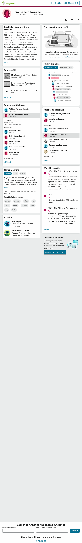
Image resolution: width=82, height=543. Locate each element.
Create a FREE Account (64, 57)
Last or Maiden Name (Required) (46, 527)
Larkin (14, 210)
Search (75, 530)
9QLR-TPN (41, 15)
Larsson (7, 201)
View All (7, 97)
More (6, 62)
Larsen (7, 205)
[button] (21, 76)
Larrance (24, 205)
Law (33, 201)
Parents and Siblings (66, 67)
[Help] (52, 3)
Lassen (15, 205)
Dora (15, 173)
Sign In (58, 3)
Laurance (17, 201)
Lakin (32, 205)
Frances (22, 173)
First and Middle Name (9, 527)
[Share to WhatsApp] (66, 20)
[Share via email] (72, 20)
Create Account (71, 3)
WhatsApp (42, 541)
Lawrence (8, 173)
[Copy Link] (78, 20)
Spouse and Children (51, 67)
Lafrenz (26, 201)
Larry (6, 210)
